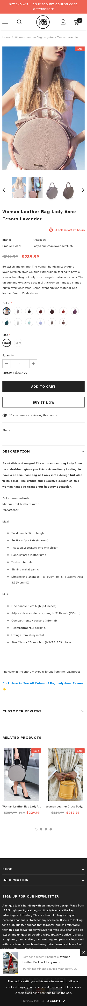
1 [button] (36, 829)
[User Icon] (63, 21)
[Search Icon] (19, 22)
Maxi (6, 343)
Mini (18, 343)
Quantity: (8, 355)
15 (10, 415)
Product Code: (11, 246)
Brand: (6, 239)
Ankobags (39, 239)
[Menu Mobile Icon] (5, 22)
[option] (43, 108)
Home (6, 37)
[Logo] (43, 22)
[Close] (83, 952)
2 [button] (41, 829)
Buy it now (43, 403)
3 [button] (46, 829)
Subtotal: (8, 373)
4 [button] (51, 829)
